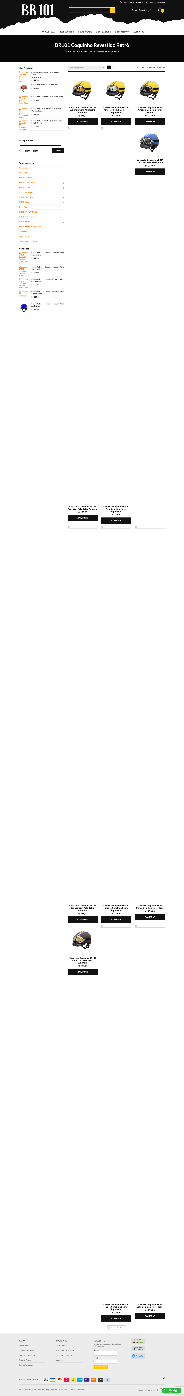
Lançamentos (24, 236)
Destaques (23, 231)
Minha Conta (24, 1345)
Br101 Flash (23, 207)
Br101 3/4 (23, 172)
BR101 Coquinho (80, 51)
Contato (59, 1360)
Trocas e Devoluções (27, 1355)
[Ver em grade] (109, 67)
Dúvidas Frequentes (26, 1350)
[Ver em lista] (114, 67)
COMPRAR (82, 121)
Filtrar (58, 151)
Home (68, 51)
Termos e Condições (64, 1355)
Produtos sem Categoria (28, 241)
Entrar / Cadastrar (140, 10)
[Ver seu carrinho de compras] (160, 9)
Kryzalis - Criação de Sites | (148, 1390)
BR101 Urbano (24, 221)
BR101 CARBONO (26, 197)
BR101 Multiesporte (26, 217)
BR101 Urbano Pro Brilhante (30, 226)
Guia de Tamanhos (26, 1365)
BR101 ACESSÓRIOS (27, 182)
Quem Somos (61, 1345)
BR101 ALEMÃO (25, 187)
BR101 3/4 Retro (25, 177)
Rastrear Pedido (25, 1360)
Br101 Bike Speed (26, 192)
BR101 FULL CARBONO (28, 212)
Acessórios (23, 168)
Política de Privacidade (65, 1350)
